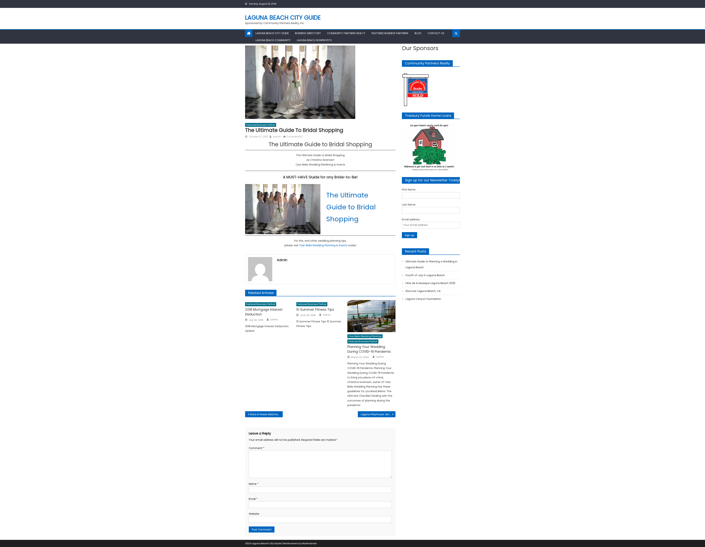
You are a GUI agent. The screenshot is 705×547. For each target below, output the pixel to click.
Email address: (411, 219)
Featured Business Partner (260, 124)
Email (253, 499)
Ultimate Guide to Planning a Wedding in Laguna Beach (431, 264)
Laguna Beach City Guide (283, 17)
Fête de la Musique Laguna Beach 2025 (430, 283)
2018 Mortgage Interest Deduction (264, 312)
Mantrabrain (309, 543)
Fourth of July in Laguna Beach (425, 275)
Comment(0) (294, 136)
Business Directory (308, 33)
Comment (256, 448)
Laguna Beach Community (273, 40)
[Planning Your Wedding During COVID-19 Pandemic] (371, 316)
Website (254, 514)
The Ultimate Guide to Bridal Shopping (351, 207)
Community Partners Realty (346, 33)
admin (277, 136)
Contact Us (436, 33)
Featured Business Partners (390, 33)
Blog (418, 33)
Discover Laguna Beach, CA (423, 291)
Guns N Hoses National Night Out (266, 414)
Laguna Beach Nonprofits (314, 40)
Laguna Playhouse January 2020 (378, 414)
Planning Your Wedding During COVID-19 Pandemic (369, 349)
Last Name (408, 204)
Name (253, 484)
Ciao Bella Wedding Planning (365, 336)
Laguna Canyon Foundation (423, 299)
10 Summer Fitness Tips (315, 309)
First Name (408, 189)
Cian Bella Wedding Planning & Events (323, 245)
